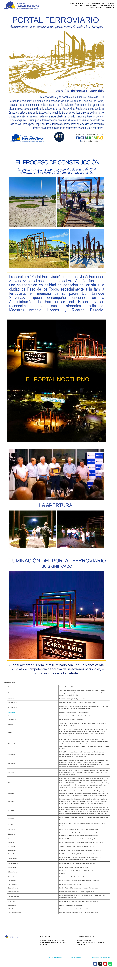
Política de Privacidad (55, 957)
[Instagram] (100, 964)
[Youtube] (105, 964)
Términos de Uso (75, 957)
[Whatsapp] (110, 964)
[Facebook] (95, 964)
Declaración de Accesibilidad (101, 957)
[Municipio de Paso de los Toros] (21, 5)
